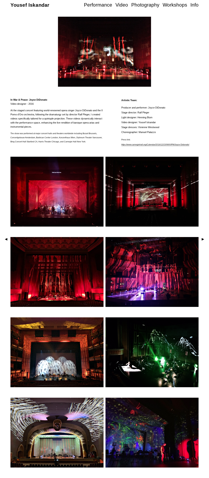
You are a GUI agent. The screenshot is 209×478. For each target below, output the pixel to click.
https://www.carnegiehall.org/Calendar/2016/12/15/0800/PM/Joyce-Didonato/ (155, 144)
